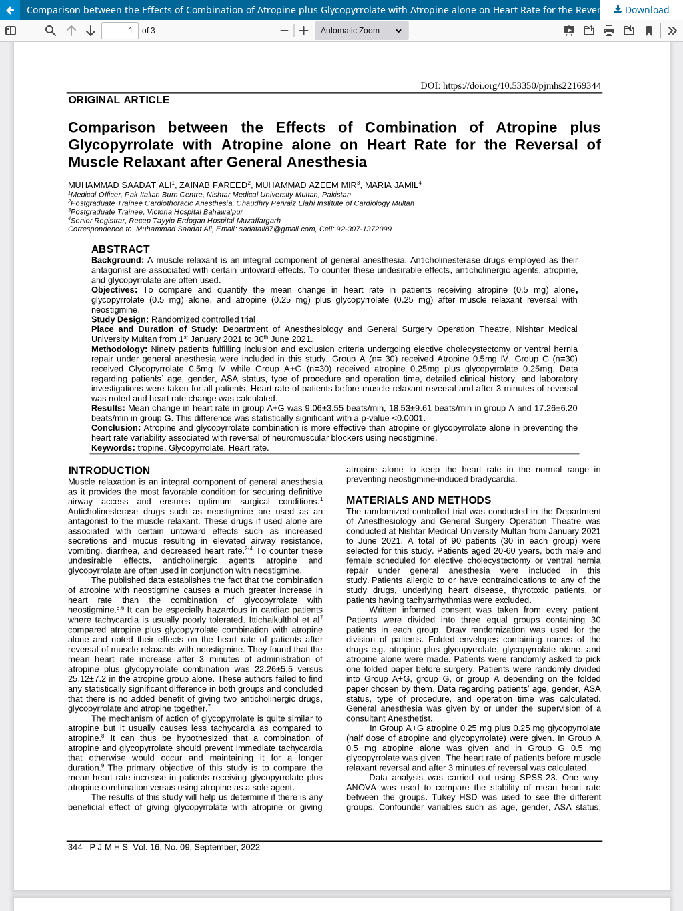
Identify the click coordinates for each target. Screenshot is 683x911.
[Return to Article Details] (10, 10)
